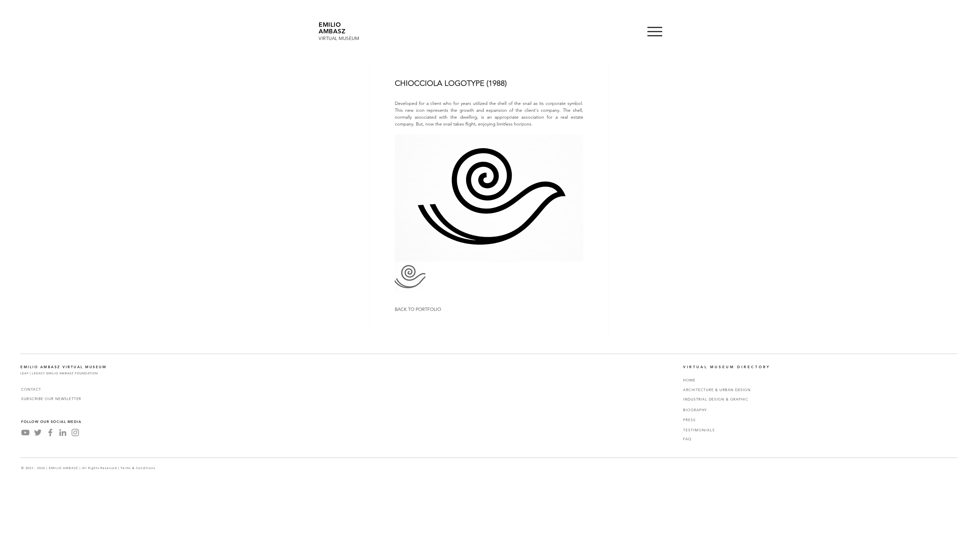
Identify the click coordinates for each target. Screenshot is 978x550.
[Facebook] (50, 432)
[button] (654, 31)
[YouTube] (25, 432)
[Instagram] (75, 432)
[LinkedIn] (63, 432)
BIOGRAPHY (695, 410)
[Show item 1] (410, 277)
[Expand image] (489, 198)
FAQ (687, 439)
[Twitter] (38, 432)
